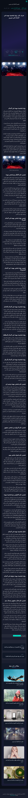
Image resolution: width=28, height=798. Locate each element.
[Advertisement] (14, 34)
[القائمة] (26, 1)
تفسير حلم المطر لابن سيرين (17, 741)
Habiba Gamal (12, 55)
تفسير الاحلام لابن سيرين (14, 4)
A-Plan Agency (12, 795)
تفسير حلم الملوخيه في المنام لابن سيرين (15, 780)
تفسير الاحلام (24, 8)
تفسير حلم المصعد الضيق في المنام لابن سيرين (14, 723)
